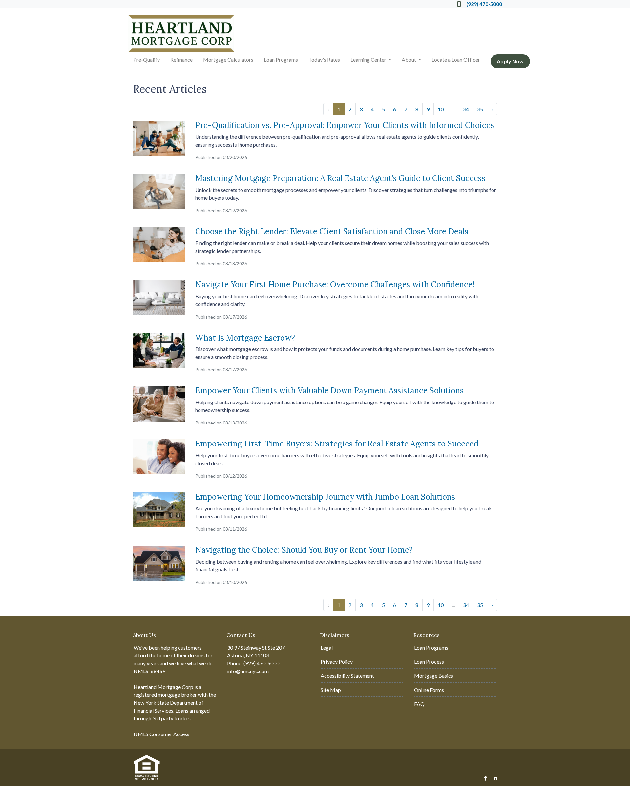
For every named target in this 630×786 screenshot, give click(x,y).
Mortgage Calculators (228, 59)
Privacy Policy (337, 661)
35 (480, 109)
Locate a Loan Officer (455, 59)
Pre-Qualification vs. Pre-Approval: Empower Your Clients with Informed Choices (344, 125)
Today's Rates (324, 59)
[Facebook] (485, 778)
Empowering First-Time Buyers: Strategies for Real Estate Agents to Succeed (336, 444)
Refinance (181, 59)
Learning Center (368, 59)
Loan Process (429, 661)
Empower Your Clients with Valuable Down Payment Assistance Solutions (329, 390)
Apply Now (510, 61)
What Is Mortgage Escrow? (245, 338)
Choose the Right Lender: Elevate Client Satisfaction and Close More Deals (331, 231)
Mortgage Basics (433, 675)
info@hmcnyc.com (248, 671)
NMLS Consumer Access (161, 734)
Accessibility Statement (347, 675)
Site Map (331, 690)
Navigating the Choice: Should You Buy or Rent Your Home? (304, 550)
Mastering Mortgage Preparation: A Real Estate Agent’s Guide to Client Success (340, 178)
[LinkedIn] (495, 778)
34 (466, 109)
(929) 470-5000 (484, 4)
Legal (327, 647)
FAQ (419, 704)
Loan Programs (281, 59)
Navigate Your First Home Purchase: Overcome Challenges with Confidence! (334, 284)
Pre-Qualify (146, 59)
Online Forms (429, 690)
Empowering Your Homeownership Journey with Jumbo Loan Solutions (325, 497)
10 (441, 109)
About (409, 59)
